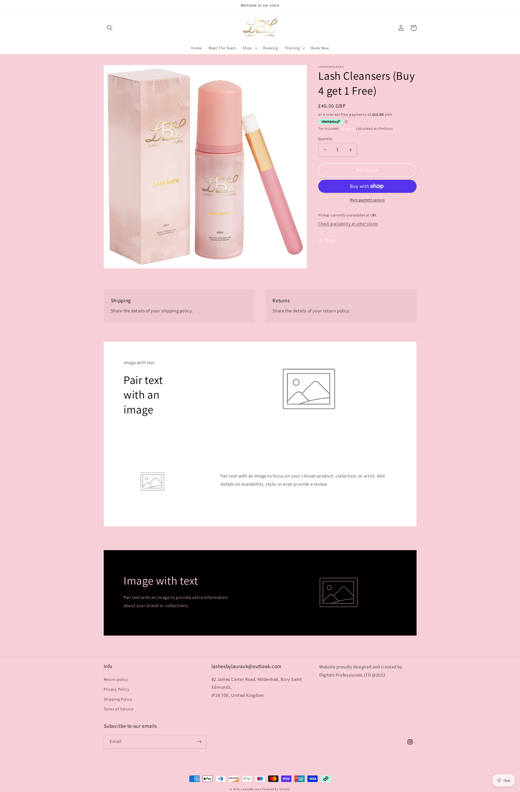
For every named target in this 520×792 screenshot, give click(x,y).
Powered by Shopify (276, 789)
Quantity (325, 138)
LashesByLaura (251, 789)
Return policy (116, 679)
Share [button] (330, 239)
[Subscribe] (199, 741)
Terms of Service (119, 708)
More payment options (367, 199)
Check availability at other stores (348, 223)
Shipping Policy (118, 699)
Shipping (348, 128)
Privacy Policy (116, 689)
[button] (110, 28)
